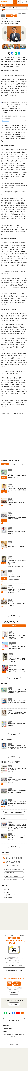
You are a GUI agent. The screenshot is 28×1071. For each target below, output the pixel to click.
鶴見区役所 (7, 889)
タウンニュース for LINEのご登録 (14, 966)
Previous (5, 32)
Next (22, 32)
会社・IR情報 (6, 1025)
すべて (3, 8)
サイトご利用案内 (19, 1034)
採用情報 (5, 1031)
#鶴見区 (21, 413)
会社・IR (18, 2)
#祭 (17, 413)
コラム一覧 (13, 846)
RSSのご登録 (13, 1004)
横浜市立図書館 (8, 897)
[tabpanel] (14, 34)
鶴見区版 (3, 5)
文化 (17, 8)
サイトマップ (14, 1036)
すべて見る (13, 734)
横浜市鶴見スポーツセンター (11, 895)
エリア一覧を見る (13, 678)
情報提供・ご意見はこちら (12, 866)
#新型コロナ (9, 413)
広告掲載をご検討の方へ (9, 1028)
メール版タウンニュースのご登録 (14, 970)
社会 (22, 8)
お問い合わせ (15, 1020)
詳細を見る (13, 992)
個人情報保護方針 (8, 1034)
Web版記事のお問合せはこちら (13, 879)
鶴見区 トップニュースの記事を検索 (13, 812)
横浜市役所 (7, 892)
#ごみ (3, 413)
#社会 (14, 413)
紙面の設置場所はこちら (12, 876)
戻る (3, 10)
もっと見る (13, 615)
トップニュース (10, 8)
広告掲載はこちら (10, 872)
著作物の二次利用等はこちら (13, 869)
